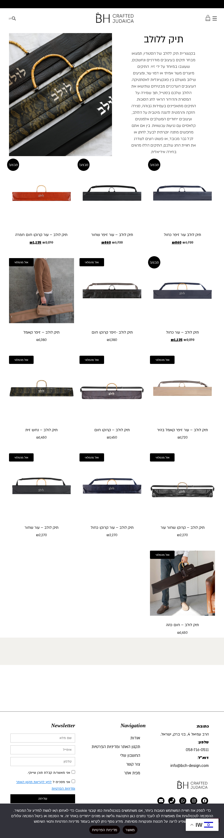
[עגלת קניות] (208, 18)
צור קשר (133, 764)
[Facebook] (205, 801)
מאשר (130, 830)
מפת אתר (132, 773)
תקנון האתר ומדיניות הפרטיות (116, 746)
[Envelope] (161, 801)
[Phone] (172, 801)
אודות (135, 738)
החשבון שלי (130, 755)
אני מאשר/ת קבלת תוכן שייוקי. (48, 772)
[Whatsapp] (183, 801)
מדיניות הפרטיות (104, 830)
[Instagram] (194, 801)
